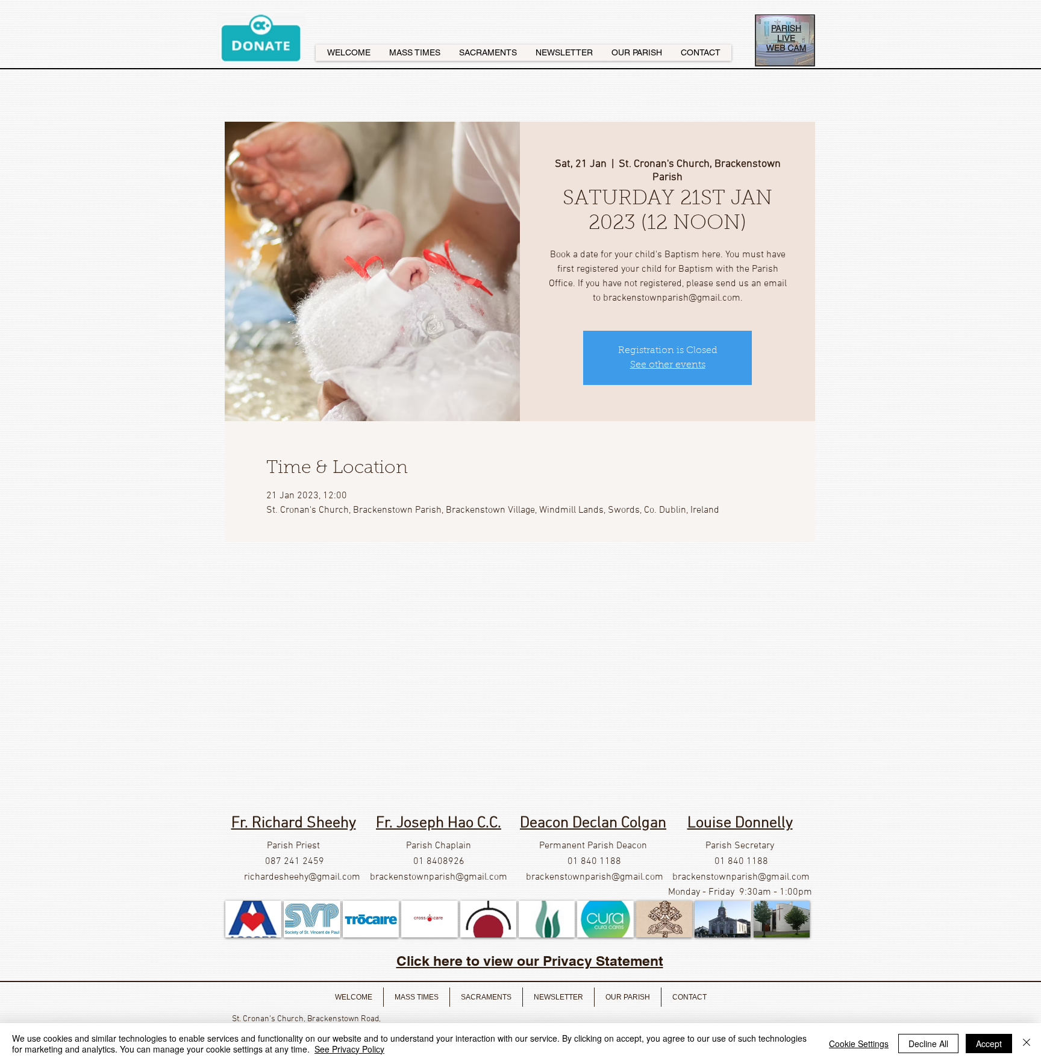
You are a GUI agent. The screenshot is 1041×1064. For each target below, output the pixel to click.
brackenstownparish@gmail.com (438, 877)
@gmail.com (334, 877)
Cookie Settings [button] (859, 1043)
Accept (989, 1043)
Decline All (928, 1043)
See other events (667, 365)
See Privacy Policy (349, 1049)
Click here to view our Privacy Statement (529, 961)
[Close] (1026, 1043)
